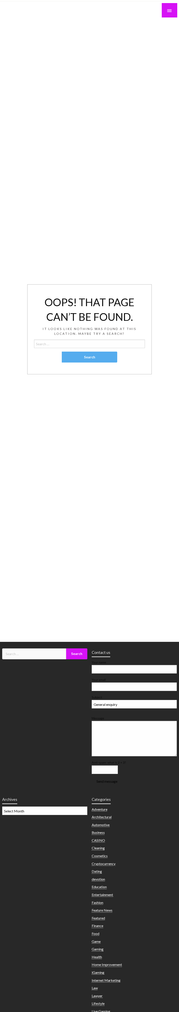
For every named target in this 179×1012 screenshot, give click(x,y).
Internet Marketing (106, 980)
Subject (97, 697)
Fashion (97, 902)
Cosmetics (100, 856)
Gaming (97, 949)
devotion (98, 879)
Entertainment (102, 895)
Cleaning (98, 848)
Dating (97, 871)
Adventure (99, 809)
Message (98, 718)
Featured (98, 918)
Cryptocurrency (103, 864)
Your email (99, 680)
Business (98, 832)
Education (99, 887)
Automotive (101, 825)
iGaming (98, 972)
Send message (106, 781)
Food (95, 933)
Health (97, 957)
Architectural (102, 817)
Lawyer (97, 996)
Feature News (102, 910)
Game (96, 941)
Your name (99, 662)
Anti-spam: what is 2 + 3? (109, 762)
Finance (97, 926)
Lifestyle (98, 1003)
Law (95, 988)
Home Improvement (107, 964)
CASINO (98, 840)
